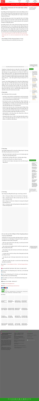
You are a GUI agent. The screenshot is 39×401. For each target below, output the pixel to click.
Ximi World (7, 348)
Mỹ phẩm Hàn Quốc (6, 347)
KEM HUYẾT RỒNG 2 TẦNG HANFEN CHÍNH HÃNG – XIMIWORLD (34, 180)
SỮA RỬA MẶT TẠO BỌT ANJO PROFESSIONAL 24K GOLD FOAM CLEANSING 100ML (34, 164)
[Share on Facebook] (1, 287)
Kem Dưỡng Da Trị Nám (19, 291)
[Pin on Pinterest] (5, 287)
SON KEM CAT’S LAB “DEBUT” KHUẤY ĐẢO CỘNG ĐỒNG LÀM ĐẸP (34, 171)
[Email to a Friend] (4, 287)
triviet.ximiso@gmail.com (9, 283)
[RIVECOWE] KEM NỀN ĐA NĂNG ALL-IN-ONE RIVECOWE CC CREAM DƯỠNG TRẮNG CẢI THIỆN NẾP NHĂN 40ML (34, 185)
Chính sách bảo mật (30, 333)
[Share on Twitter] (3, 287)
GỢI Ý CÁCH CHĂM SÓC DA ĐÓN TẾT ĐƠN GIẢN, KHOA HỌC (14, 33)
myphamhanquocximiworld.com (21, 345)
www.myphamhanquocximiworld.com (12, 285)
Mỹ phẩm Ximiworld (15, 292)
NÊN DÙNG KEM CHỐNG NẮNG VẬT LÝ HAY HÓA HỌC (34, 168)
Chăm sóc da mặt (7, 291)
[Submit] (14, 1)
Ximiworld (19, 292)
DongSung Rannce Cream (13, 291)
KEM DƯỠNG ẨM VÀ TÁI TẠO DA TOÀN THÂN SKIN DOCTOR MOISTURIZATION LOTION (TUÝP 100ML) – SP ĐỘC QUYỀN (34, 176)
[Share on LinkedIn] (7, 287)
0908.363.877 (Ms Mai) (21, 343)
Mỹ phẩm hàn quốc (10, 292)
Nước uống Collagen (7, 349)
